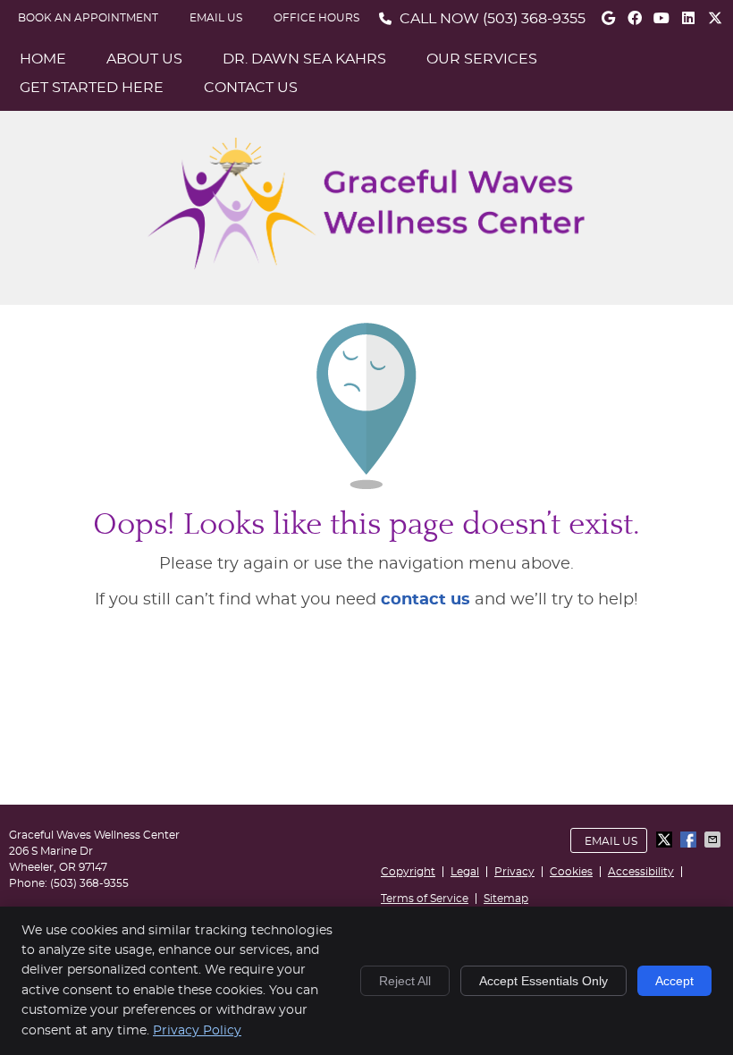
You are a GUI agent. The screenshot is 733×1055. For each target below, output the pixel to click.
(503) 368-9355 (534, 19)
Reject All (405, 981)
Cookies (571, 871)
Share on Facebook (690, 839)
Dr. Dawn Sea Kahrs (304, 59)
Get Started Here (92, 87)
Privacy (514, 871)
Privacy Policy (197, 1031)
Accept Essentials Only (543, 981)
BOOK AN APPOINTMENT (88, 18)
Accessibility (641, 871)
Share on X (666, 839)
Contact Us (251, 87)
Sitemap (506, 898)
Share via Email (714, 839)
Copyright (408, 871)
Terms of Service (424, 898)
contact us (425, 600)
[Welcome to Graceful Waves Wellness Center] (366, 265)
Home (43, 59)
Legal (465, 871)
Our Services (481, 59)
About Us (144, 59)
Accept (674, 981)
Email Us (216, 18)
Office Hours (316, 18)
